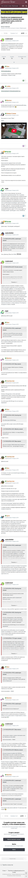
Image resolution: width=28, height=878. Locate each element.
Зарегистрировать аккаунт (14, 839)
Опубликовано (12, 40)
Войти (14, 849)
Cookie (14, 872)
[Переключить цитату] (3, 238)
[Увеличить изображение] (10, 91)
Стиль (4, 870)
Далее (22, 33)
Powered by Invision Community (14, 875)
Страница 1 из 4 (14, 33)
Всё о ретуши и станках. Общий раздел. (17, 28)
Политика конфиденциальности (16, 870)
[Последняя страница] (26, 33)
